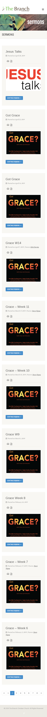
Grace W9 (12, 434)
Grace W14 (13, 243)
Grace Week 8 (15, 498)
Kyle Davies (34, 247)
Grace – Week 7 (17, 561)
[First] (4, 693)
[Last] (41, 693)
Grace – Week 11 (17, 306)
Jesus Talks (14, 51)
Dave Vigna (36, 311)
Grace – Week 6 (17, 628)
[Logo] (15, 9)
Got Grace (13, 115)
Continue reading (13, 98)
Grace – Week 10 (17, 370)
